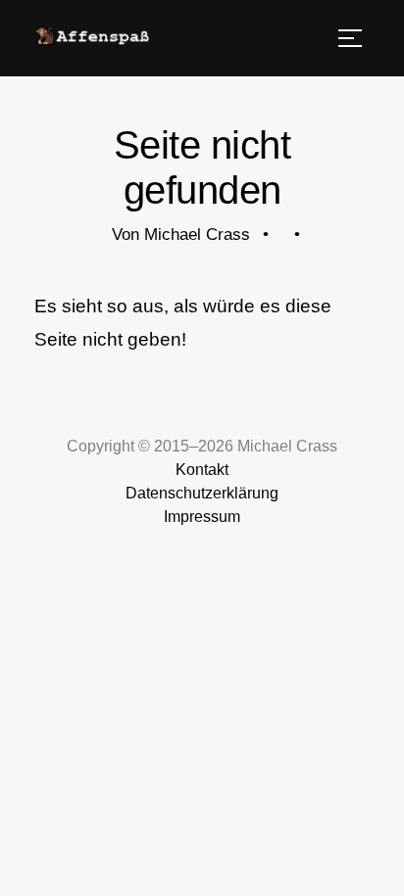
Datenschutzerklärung (202, 493)
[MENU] (350, 38)
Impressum (202, 516)
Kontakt (202, 469)
